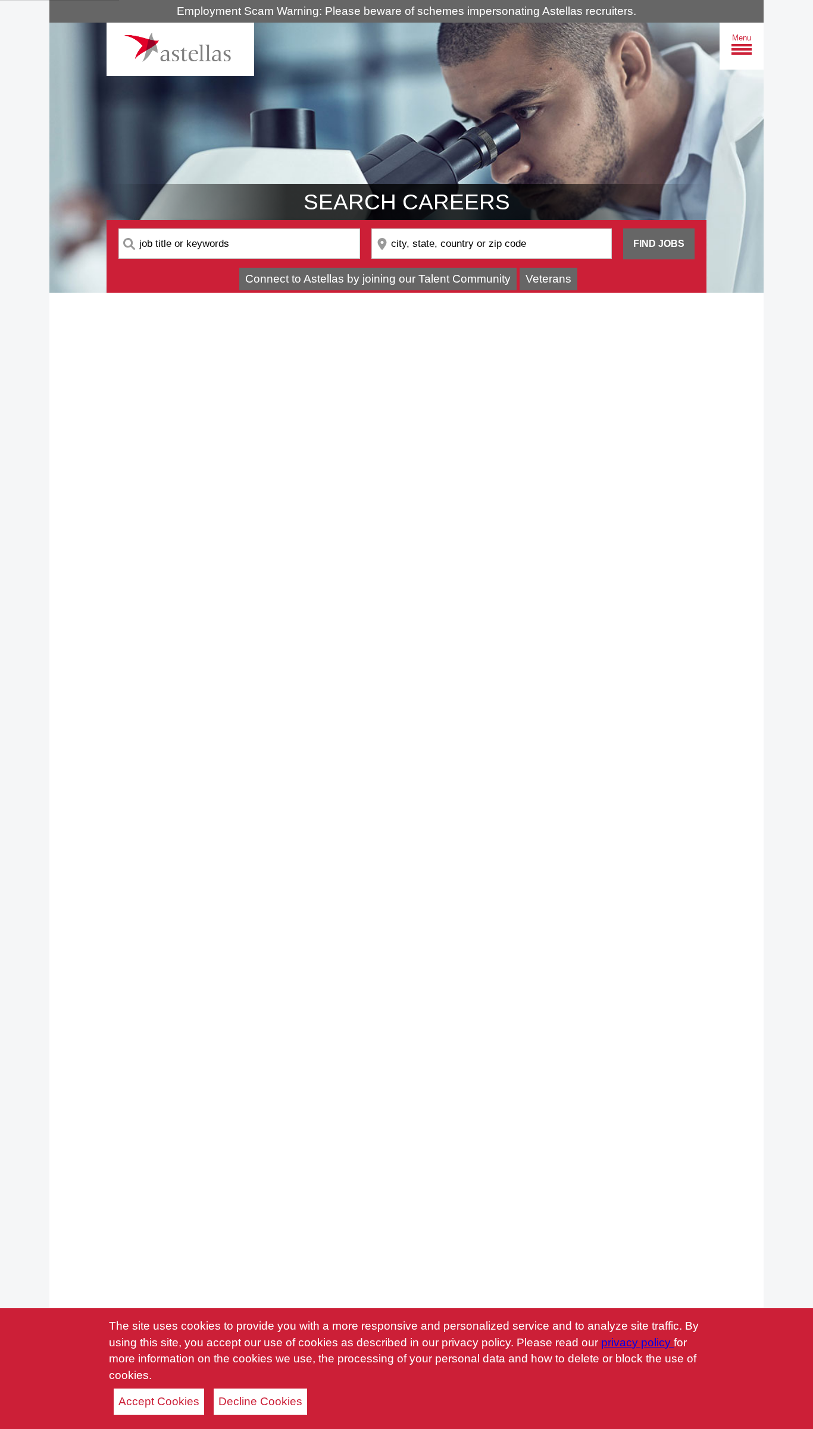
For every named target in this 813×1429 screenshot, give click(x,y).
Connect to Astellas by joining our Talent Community (378, 278)
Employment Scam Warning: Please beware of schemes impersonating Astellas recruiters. (406, 11)
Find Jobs (658, 244)
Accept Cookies (158, 1401)
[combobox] (239, 243)
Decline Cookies (260, 1401)
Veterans (548, 278)
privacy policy (637, 1342)
